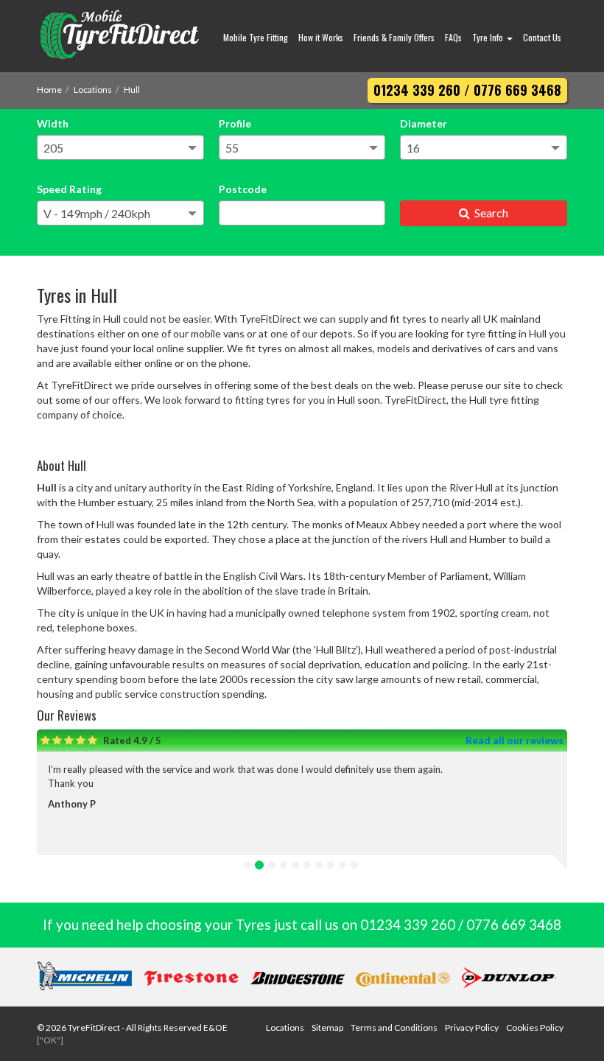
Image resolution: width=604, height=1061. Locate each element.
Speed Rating (69, 189)
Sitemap (327, 1027)
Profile (235, 123)
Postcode (243, 189)
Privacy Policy (472, 1027)
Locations (93, 89)
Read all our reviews (514, 740)
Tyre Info (488, 37)
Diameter (423, 123)
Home (49, 89)
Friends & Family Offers (394, 37)
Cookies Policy (534, 1027)
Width (53, 123)
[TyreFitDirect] (120, 36)
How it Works (320, 37)
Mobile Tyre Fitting (255, 37)
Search (489, 213)
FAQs (453, 37)
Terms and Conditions (394, 1027)
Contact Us (542, 37)
